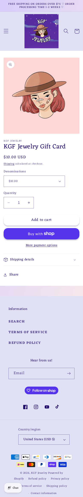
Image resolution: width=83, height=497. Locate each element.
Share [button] (14, 275)
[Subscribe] (68, 373)
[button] (6, 31)
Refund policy (25, 343)
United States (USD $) (39, 439)
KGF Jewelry (39, 473)
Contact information (44, 493)
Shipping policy (56, 486)
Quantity (10, 193)
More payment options (41, 245)
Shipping (9, 164)
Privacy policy (60, 478)
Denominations (15, 171)
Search (17, 322)
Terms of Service (28, 332)
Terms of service (31, 486)
